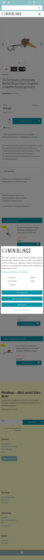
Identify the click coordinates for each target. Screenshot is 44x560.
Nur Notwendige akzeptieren (22, 298)
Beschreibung (9, 171)
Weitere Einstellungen (22, 310)
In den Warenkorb (26, 121)
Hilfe (3, 452)
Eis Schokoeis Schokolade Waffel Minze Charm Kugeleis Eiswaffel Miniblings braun (27, 348)
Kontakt (4, 517)
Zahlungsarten (6, 444)
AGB (2, 523)
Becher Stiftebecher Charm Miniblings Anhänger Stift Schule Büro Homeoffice (27, 230)
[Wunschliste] (29, 2)
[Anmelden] (9, 2)
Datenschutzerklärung (8, 520)
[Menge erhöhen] (9, 119)
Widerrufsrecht (6, 449)
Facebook (4, 540)
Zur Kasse (4, 502)
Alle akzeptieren (22, 292)
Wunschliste (9, 128)
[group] (9, 233)
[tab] (22, 171)
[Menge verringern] (9, 122)
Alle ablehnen (22, 305)
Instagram (4, 543)
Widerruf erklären (9, 458)
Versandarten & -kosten (9, 446)
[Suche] (39, 7)
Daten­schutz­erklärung (10, 272)
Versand (34, 137)
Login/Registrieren (7, 497)
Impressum (5, 525)
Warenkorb (5, 500)
